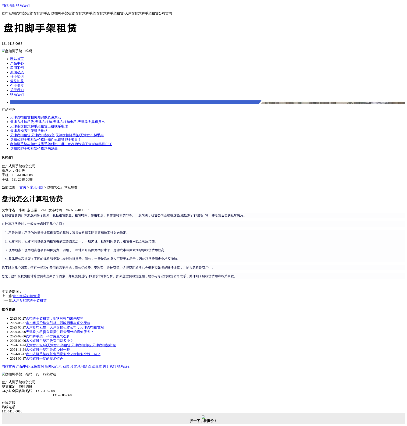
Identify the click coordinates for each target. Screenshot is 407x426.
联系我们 (23, 5)
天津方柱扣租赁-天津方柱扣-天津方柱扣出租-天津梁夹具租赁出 (57, 122)
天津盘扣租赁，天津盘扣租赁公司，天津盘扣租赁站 (65, 327)
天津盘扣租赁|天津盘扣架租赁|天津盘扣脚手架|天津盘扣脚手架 (57, 135)
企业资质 (17, 85)
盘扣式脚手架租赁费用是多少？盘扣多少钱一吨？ (63, 354)
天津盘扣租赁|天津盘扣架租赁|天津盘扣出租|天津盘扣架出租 (71, 345)
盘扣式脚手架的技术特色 (44, 358)
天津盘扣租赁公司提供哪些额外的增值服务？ (60, 332)
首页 (23, 187)
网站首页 (17, 59)
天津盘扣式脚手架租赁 (30, 300)
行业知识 (17, 76)
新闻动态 (17, 72)
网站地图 (8, 5)
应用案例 (17, 68)
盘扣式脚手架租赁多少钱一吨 (48, 349)
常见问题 (17, 81)
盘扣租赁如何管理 (26, 296)
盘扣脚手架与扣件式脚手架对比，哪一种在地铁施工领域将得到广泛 (61, 144)
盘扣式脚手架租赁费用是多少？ (49, 340)
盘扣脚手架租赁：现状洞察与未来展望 (55, 318)
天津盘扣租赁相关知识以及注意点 (35, 117)
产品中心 (17, 63)
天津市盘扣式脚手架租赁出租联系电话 (39, 126)
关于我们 (17, 90)
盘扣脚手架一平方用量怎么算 (48, 336)
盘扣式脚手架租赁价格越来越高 (34, 148)
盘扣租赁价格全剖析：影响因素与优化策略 (58, 323)
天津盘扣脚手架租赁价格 (28, 130)
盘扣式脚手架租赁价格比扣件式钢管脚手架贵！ (45, 139)
